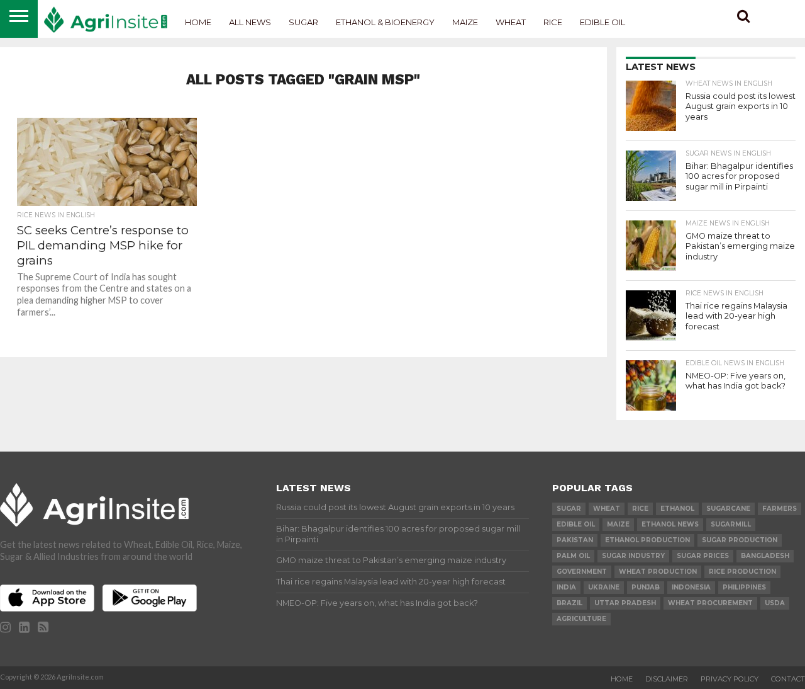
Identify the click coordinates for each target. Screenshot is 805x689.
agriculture (581, 619)
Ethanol (677, 508)
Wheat (511, 22)
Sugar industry (633, 556)
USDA (775, 603)
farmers (779, 508)
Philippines (744, 587)
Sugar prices (703, 556)
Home (198, 22)
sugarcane (728, 508)
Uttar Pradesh (625, 603)
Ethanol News (670, 524)
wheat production (658, 571)
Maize (465, 22)
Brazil (569, 603)
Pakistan (575, 540)
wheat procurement (710, 603)
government (582, 571)
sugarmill (731, 524)
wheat (606, 508)
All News (250, 22)
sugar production (739, 540)
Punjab (645, 587)
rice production (742, 571)
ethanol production (647, 540)
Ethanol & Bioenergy (385, 22)
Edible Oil (602, 22)
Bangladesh (765, 556)
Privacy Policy (729, 679)
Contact (788, 679)
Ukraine (603, 587)
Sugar (303, 22)
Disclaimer (666, 679)
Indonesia (691, 587)
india (566, 587)
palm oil (573, 556)
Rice (552, 22)
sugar (569, 508)
